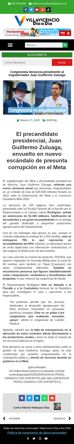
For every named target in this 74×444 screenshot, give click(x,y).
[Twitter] (31, 9)
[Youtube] (37, 9)
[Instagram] (42, 9)
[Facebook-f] (25, 9)
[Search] (65, 45)
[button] (10, 45)
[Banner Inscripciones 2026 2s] (37, 35)
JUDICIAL (51, 120)
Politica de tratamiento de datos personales (37, 432)
